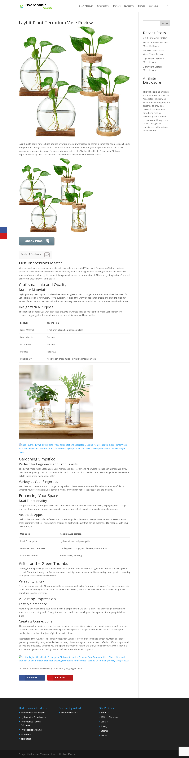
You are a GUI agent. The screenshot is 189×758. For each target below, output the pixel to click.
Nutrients (129, 6)
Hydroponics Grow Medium (34, 717)
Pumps (141, 6)
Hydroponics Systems (31, 729)
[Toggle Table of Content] (45, 254)
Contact (104, 721)
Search (165, 23)
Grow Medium (86, 6)
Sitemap (105, 730)
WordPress (69, 754)
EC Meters (26, 734)
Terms (104, 735)
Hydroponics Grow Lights (33, 712)
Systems (153, 6)
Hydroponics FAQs (70, 712)
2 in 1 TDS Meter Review (155, 37)
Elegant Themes (40, 754)
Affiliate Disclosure (110, 717)
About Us (105, 712)
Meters (116, 6)
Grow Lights (103, 6)
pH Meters (26, 738)
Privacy (104, 726)
